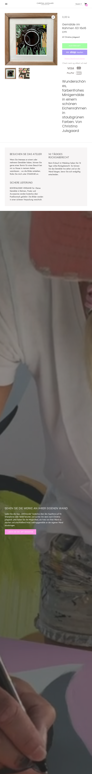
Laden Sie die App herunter (20, 532)
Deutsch (78, 4)
